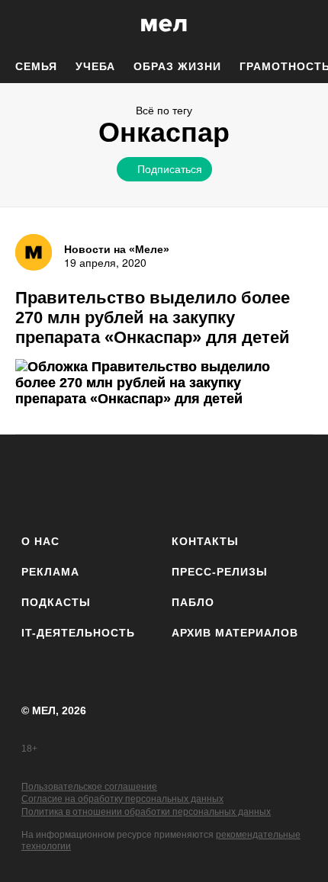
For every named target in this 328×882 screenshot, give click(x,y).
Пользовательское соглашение (89, 786)
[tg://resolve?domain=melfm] (37, 481)
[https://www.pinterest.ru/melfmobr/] (206, 481)
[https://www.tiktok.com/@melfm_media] (164, 481)
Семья (36, 66)
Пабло (193, 602)
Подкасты (56, 602)
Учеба (95, 66)
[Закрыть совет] (256, 195)
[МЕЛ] (164, 25)
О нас (40, 541)
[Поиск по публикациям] (23, 25)
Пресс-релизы (220, 572)
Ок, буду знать (115, 271)
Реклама (50, 572)
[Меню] (305, 25)
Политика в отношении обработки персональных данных (146, 812)
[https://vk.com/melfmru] (121, 481)
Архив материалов (235, 633)
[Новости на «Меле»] (33, 252)
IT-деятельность (78, 633)
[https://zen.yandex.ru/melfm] (79, 481)
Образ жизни (177, 66)
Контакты (205, 541)
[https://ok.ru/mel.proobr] (248, 481)
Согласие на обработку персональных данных (122, 799)
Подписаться (169, 168)
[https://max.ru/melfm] (290, 481)
